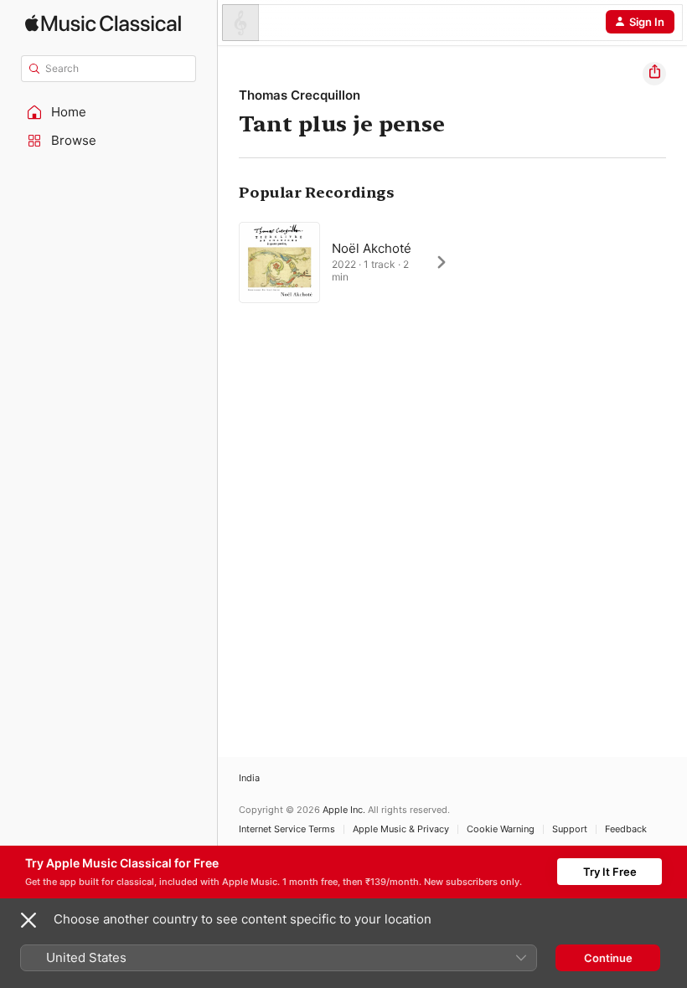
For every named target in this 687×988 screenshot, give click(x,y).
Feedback (626, 829)
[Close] (28, 920)
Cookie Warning (501, 829)
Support (569, 829)
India (249, 778)
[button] (109, 112)
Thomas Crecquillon (299, 95)
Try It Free (610, 871)
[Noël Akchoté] (352, 262)
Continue (608, 958)
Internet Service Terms (287, 829)
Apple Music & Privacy (401, 829)
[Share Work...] (654, 73)
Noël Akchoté (371, 248)
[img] (103, 23)
